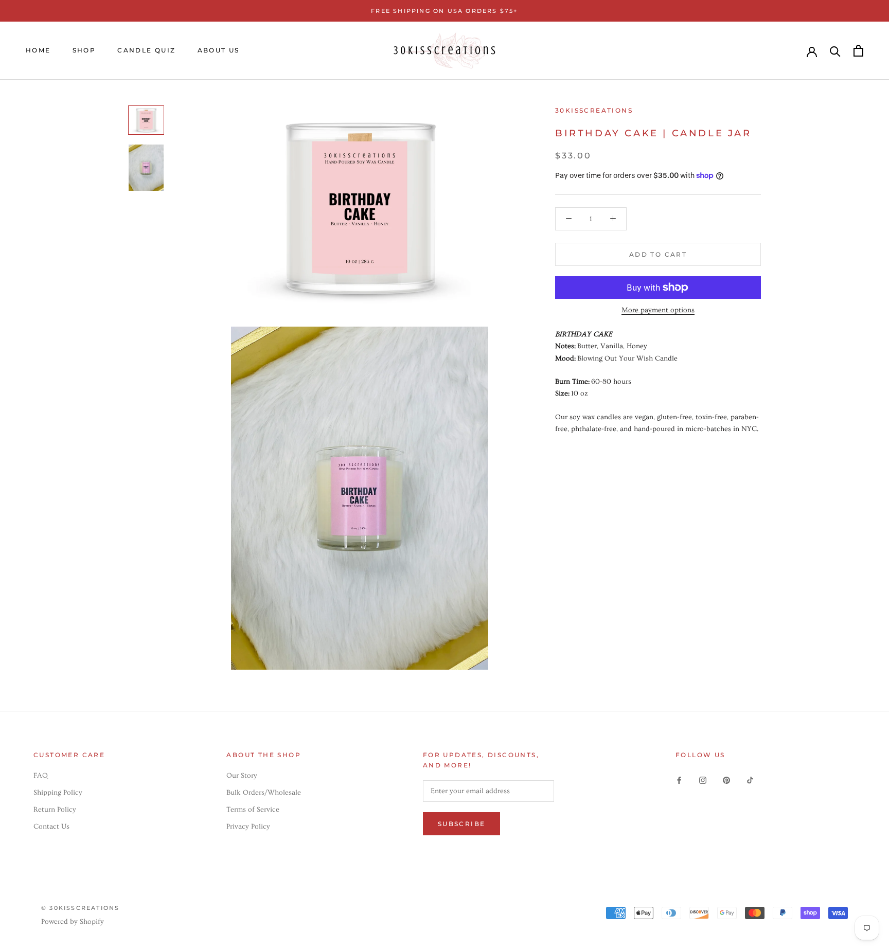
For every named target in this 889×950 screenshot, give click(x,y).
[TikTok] (750, 779)
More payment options (658, 310)
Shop (84, 50)
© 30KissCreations (80, 907)
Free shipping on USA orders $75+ (444, 10)
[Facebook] (679, 779)
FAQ (40, 776)
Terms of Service (252, 809)
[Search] (835, 50)
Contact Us (51, 826)
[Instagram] (702, 779)
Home (38, 50)
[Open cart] (858, 51)
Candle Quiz (146, 50)
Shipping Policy (57, 792)
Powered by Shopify (72, 922)
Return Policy (54, 809)
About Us (219, 50)
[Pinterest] (726, 779)
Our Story (241, 776)
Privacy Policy (248, 826)
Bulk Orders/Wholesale (263, 792)
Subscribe (462, 824)
